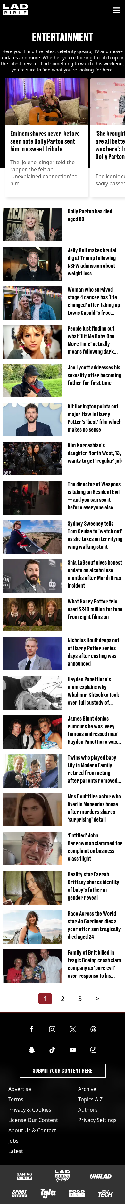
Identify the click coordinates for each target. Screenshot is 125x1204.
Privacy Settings (97, 1120)
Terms (15, 1099)
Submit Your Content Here (63, 1070)
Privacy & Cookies (29, 1109)
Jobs (13, 1140)
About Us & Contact (32, 1130)
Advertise (19, 1089)
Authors (88, 1109)
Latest (15, 1150)
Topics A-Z (90, 1099)
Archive (87, 1089)
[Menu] (116, 10)
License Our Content (33, 1120)
